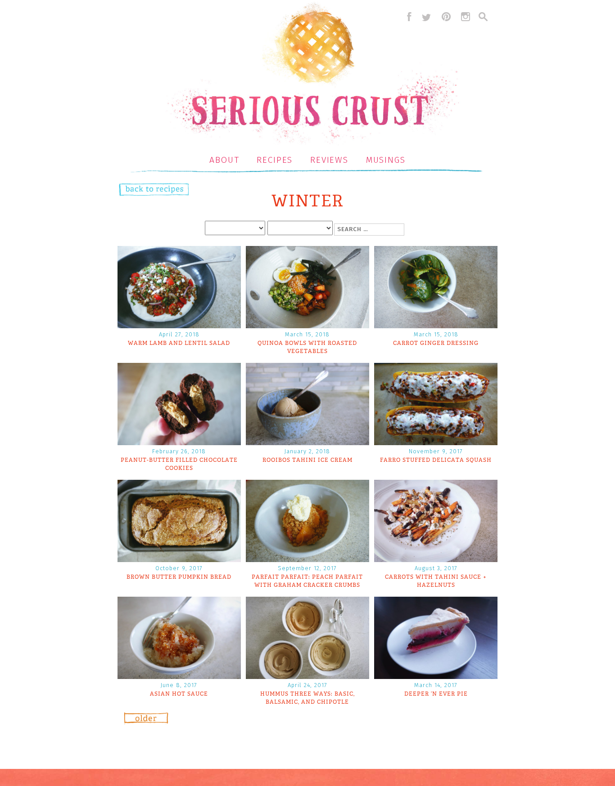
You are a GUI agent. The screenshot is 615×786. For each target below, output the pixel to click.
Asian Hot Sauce (179, 693)
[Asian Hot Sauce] (179, 676)
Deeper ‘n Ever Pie (436, 693)
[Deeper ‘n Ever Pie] (435, 676)
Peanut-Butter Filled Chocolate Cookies (179, 463)
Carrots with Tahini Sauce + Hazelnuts (436, 580)
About (224, 160)
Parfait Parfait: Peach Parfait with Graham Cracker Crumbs (307, 580)
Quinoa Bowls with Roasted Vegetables (307, 346)
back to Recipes (145, 190)
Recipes (275, 160)
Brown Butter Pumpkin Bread (179, 577)
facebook (407, 16)
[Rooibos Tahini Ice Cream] (307, 442)
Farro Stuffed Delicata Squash (436, 460)
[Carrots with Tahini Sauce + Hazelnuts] (435, 559)
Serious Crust (312, 75)
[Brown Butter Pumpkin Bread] (179, 559)
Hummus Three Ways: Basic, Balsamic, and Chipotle (307, 697)
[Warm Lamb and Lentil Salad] (179, 325)
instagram (465, 16)
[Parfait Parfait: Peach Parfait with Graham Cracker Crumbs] (307, 559)
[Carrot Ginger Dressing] (435, 325)
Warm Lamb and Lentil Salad (179, 343)
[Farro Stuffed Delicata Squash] (435, 442)
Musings (386, 160)
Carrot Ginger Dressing (436, 343)
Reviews (329, 160)
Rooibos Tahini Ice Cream (307, 460)
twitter (426, 16)
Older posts (146, 721)
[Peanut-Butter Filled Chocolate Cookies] (179, 442)
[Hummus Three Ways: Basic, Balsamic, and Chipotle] (307, 676)
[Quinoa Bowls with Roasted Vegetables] (307, 325)
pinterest (446, 16)
